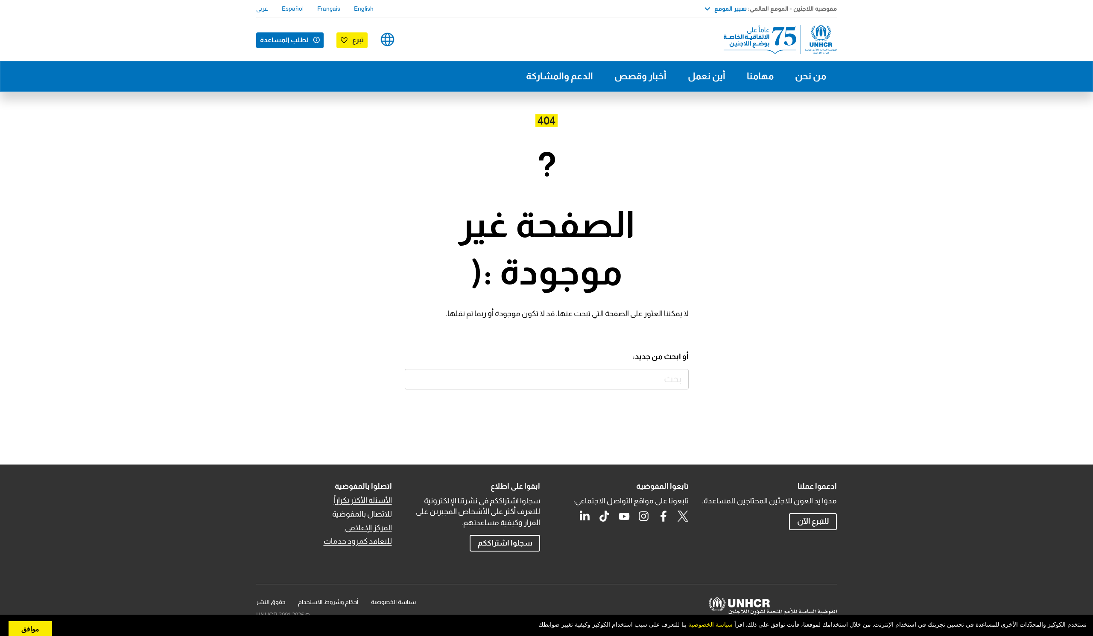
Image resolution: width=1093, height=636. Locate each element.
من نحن (810, 76)
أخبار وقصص (640, 76)
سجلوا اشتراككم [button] (505, 543)
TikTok (604, 516)
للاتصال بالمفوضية (362, 514)
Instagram (643, 516)
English (364, 8)
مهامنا (760, 76)
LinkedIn (584, 516)
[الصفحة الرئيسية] (777, 39)
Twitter (683, 516)
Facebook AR (663, 516)
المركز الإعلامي (368, 527)
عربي (262, 8)
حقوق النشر (270, 601)
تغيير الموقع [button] (730, 8)
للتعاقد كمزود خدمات (358, 541)
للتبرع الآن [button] (813, 521)
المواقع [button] (387, 39)
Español (293, 8)
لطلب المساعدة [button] (284, 40)
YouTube (624, 516)
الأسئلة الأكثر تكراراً (363, 500)
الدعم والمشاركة (559, 76)
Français (328, 8)
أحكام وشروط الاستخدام (328, 601)
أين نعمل (706, 76)
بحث (415, 379)
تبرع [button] (358, 40)
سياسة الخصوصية (393, 601)
